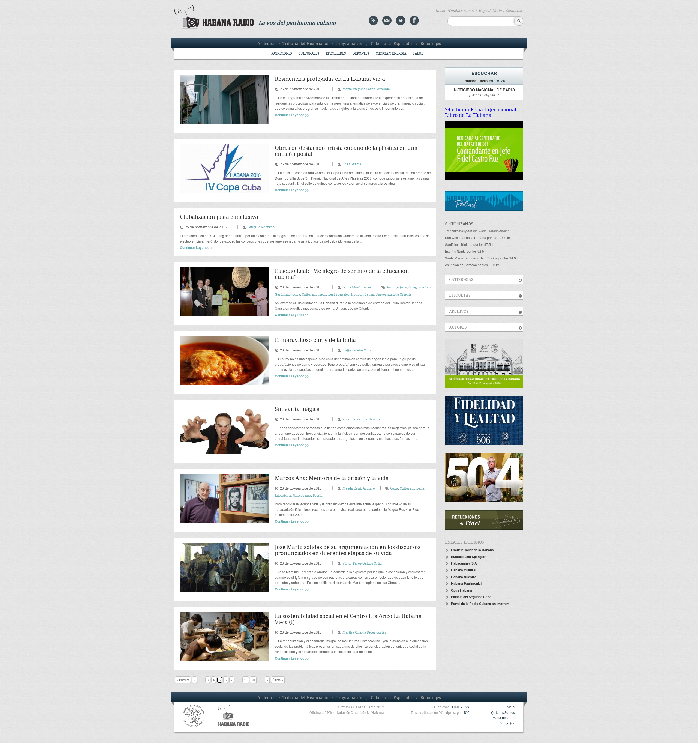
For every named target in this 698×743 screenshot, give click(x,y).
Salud (418, 53)
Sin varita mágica (297, 409)
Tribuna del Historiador (305, 44)
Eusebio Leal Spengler (332, 294)
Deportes (361, 53)
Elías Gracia (351, 164)
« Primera (183, 680)
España (419, 488)
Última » (277, 680)
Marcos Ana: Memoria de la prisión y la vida (332, 478)
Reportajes (430, 44)
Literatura (283, 495)
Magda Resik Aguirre (358, 488)
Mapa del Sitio (489, 11)
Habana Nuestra (463, 576)
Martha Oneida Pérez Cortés (364, 632)
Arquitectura (397, 287)
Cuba (296, 294)
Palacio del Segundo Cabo (471, 596)
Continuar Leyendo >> (292, 114)
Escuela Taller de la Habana (472, 549)
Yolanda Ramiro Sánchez (362, 419)
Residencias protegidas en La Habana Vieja (330, 79)
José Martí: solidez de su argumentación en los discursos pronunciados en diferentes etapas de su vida (347, 550)
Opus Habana (461, 590)
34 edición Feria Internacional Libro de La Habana (480, 112)
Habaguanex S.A (464, 563)
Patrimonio (281, 53)
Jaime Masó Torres (356, 287)
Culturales (309, 53)
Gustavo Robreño (261, 227)
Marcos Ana (302, 495)
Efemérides (336, 53)
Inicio (440, 11)
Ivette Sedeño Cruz (356, 350)
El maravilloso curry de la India (315, 340)
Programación (350, 44)
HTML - (456, 707)
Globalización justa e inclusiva (219, 217)
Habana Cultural (463, 570)
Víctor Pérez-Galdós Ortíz (362, 563)
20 (253, 680)
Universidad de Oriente (393, 294)
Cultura (308, 294)
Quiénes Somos (461, 11)
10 (245, 680)
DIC (466, 713)
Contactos (514, 11)
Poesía (318, 495)
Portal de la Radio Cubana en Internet (480, 603)
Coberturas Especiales (392, 44)
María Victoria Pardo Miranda (366, 89)
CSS (466, 707)
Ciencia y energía (391, 53)
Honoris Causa (362, 294)
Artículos (266, 44)
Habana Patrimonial (466, 583)
